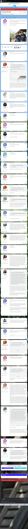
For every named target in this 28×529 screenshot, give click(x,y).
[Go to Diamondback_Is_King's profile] (5, 64)
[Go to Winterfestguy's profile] (5, 256)
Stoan (5, 56)
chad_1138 (5, 107)
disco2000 (4, 14)
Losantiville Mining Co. (21, 409)
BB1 (5, 227)
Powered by (11, 502)
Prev (3, 17)
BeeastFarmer (5, 179)
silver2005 (5, 96)
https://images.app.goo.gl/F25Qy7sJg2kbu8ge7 (16, 357)
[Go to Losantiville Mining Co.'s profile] (5, 385)
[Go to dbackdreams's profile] (5, 301)
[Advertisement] (14, 487)
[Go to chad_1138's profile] (18, 47)
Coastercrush (5, 250)
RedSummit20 (5, 156)
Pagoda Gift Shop (5, 323)
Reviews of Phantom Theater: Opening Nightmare (8, 9)
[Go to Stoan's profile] (5, 53)
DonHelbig (5, 238)
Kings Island (12, 14)
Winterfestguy (5, 259)
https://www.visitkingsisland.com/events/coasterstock (17, 321)
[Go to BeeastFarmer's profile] (5, 176)
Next (10, 17)
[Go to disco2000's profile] (16, 47)
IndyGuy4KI (5, 167)
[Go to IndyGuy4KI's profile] (5, 164)
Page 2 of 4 (15, 17)
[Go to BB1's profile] (5, 224)
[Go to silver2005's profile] (5, 94)
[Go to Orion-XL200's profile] (5, 115)
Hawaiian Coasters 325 (5, 201)
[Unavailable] (18, 76)
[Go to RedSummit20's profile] (5, 154)
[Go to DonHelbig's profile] (14, 47)
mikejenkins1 (5, 23)
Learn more (1, 1)
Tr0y (5, 371)
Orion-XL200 (5, 411)
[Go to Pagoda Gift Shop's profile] (5, 320)
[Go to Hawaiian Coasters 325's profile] (5, 198)
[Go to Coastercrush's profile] (5, 247)
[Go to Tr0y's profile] (5, 368)
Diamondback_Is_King (5, 67)
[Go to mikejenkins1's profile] (5, 21)
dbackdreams (5, 303)
